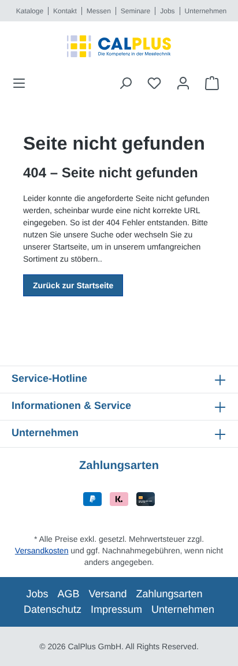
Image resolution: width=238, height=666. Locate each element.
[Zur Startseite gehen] (119, 46)
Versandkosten (42, 550)
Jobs (167, 11)
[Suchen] (125, 83)
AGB (68, 594)
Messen (99, 11)
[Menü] (23, 83)
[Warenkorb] (212, 83)
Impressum (116, 609)
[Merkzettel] (154, 83)
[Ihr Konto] (183, 83)
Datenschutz (52, 609)
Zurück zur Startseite (73, 285)
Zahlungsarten (169, 594)
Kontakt (65, 11)
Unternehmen (206, 11)
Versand (107, 594)
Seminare (135, 11)
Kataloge (29, 11)
